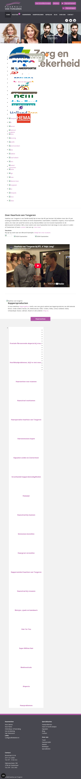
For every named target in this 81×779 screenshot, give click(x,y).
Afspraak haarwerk (70, 3)
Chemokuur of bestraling (13, 729)
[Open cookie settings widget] (3, 775)
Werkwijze (45, 746)
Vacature (16, 14)
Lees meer (37, 227)
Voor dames (9, 724)
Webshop (56, 3)
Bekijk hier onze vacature (42, 233)
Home (8, 14)
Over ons (62, 14)
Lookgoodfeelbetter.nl (12, 738)
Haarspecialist (46, 742)
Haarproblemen (38, 14)
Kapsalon (48, 14)
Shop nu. (46, 311)
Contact (70, 14)
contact (23, 227)
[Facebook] (66, 20)
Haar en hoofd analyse (49, 727)
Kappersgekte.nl (24, 306)
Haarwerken (26, 14)
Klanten (44, 744)
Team (44, 740)
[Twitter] (70, 20)
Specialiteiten (46, 749)
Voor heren (8, 727)
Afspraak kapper (70, 8)
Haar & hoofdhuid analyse (43, 3)
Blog (55, 14)
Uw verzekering (10, 731)
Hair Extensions (10, 733)
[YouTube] (74, 20)
